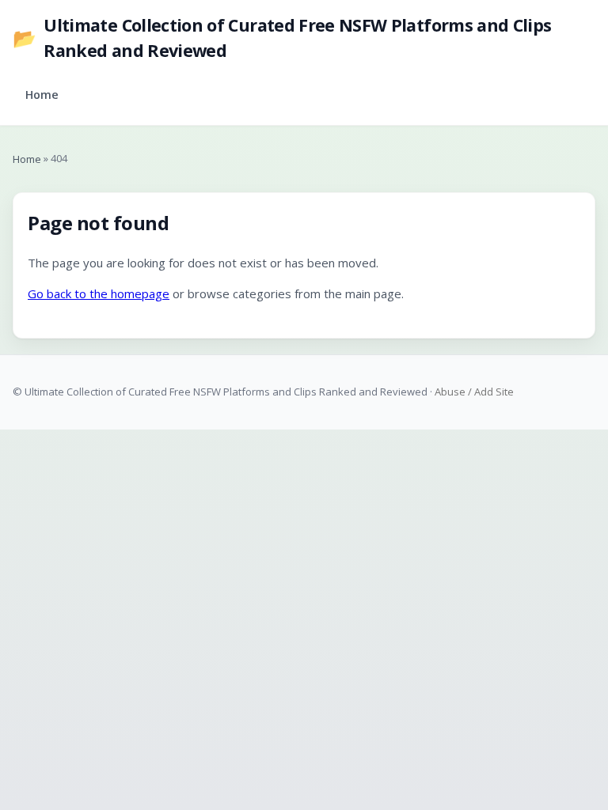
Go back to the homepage (98, 293)
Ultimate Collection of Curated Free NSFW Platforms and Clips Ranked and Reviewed (282, 37)
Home (42, 94)
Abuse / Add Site (474, 391)
